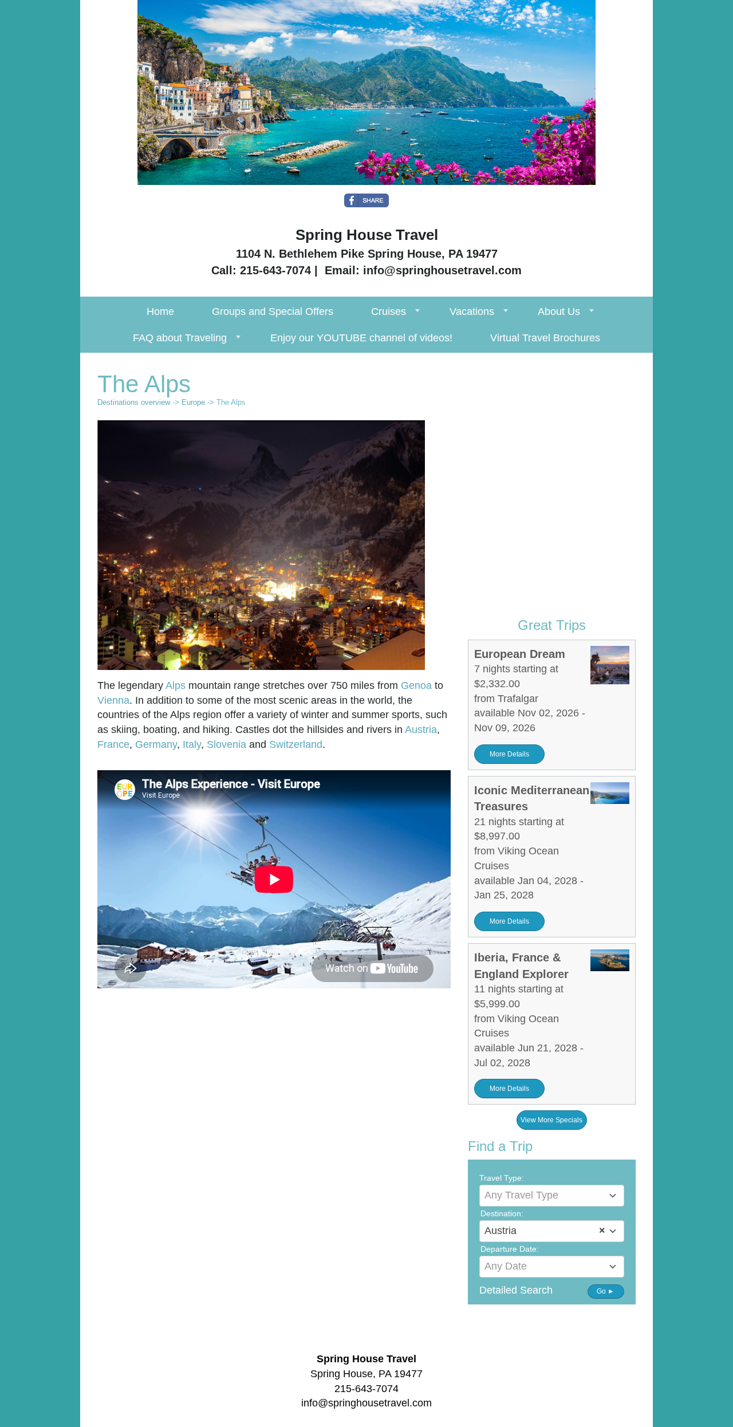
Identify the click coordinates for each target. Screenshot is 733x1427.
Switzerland (295, 744)
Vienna (113, 700)
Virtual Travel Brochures (545, 338)
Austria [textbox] (544, 1230)
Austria (421, 729)
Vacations (472, 311)
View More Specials (551, 1120)
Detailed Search (516, 1290)
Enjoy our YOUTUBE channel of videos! (361, 338)
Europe (193, 403)
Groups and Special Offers (272, 311)
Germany (156, 744)
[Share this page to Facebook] (366, 200)
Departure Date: (509, 1248)
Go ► (605, 1291)
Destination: (501, 1213)
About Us (559, 311)
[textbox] (552, 1195)
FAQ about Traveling (180, 338)
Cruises (388, 311)
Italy (192, 744)
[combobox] (551, 1196)
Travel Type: (501, 1177)
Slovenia (226, 744)
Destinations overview (133, 403)
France (113, 744)
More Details (509, 754)
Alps (175, 685)
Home (160, 311)
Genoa (416, 685)
